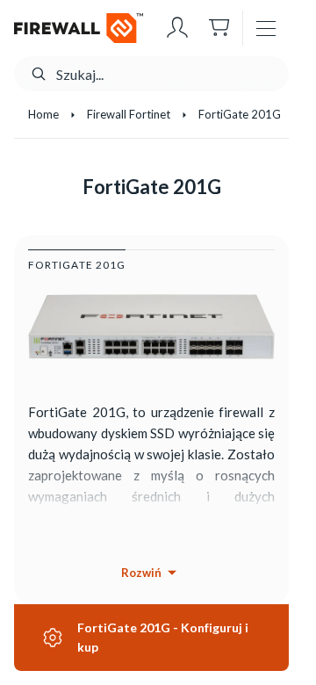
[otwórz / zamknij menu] (266, 28)
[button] (177, 28)
